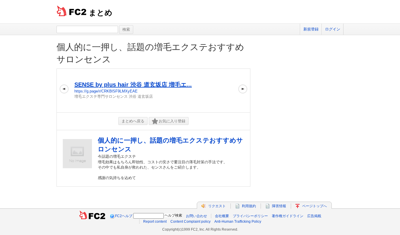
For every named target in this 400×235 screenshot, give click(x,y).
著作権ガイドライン (287, 216)
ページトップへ (314, 206)
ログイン (332, 29)
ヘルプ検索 (173, 215)
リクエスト (217, 206)
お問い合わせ (196, 216)
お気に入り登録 (172, 121)
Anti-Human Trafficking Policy (237, 221)
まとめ (100, 12)
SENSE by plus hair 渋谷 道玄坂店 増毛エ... (133, 84)
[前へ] (64, 90)
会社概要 (222, 216)
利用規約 (249, 206)
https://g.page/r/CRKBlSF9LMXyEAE (106, 91)
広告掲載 (314, 216)
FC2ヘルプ (123, 216)
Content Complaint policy (190, 221)
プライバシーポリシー (250, 216)
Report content (155, 221)
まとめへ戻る (133, 121)
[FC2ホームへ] (92, 216)
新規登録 (311, 29)
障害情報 (279, 206)
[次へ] (242, 90)
